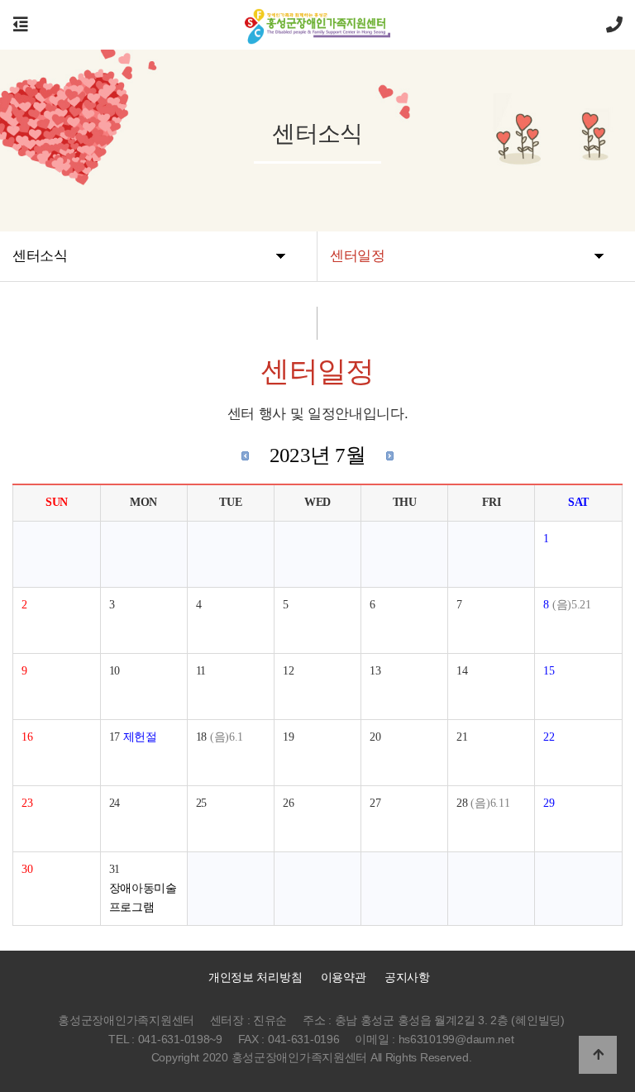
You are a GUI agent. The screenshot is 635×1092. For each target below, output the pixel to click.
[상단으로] (597, 1054)
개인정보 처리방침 (253, 977)
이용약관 (343, 977)
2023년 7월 (318, 455)
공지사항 (407, 977)
